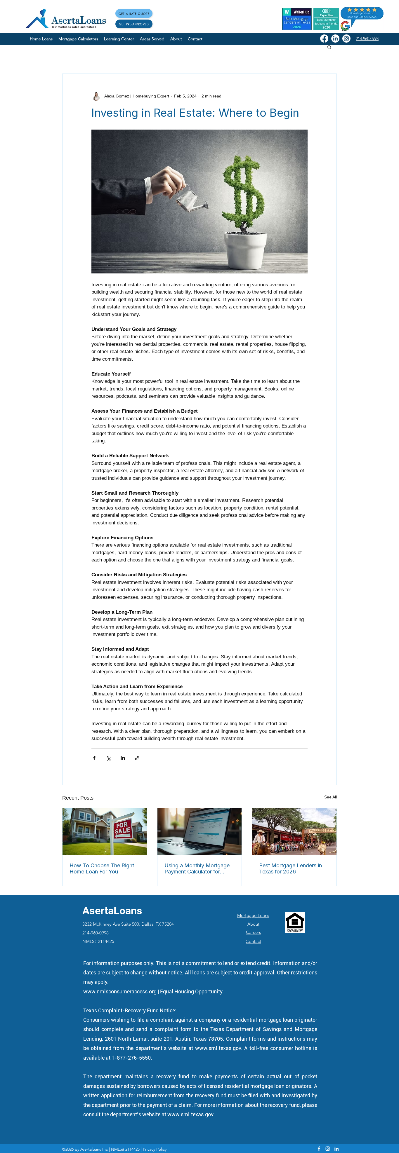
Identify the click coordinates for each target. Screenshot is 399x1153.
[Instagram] (346, 38)
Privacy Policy (154, 1149)
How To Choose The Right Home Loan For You (102, 868)
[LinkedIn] (335, 38)
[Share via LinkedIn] (123, 758)
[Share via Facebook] (94, 758)
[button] (329, 46)
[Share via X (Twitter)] (108, 758)
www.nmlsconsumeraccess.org (120, 991)
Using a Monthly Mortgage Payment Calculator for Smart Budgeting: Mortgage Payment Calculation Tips (198, 868)
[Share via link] (137, 758)
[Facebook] (324, 38)
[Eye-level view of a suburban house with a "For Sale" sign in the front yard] (105, 831)
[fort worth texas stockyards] (294, 831)
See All (330, 797)
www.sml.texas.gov (218, 1048)
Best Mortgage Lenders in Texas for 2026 (290, 868)
